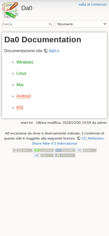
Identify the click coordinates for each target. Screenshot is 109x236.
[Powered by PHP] (65, 150)
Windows (24, 62)
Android (23, 96)
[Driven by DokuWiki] (65, 155)
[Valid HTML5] (86, 150)
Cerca (50, 24)
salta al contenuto (93, 4)
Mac (20, 85)
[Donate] (44, 150)
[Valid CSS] (44, 155)
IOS (19, 107)
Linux (21, 73)
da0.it (54, 51)
